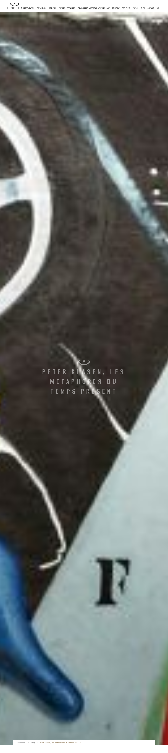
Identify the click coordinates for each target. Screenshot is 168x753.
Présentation (28, 8)
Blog (143, 8)
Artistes (52, 8)
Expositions (41, 8)
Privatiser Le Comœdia (121, 8)
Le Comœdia (21, 742)
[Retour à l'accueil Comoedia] (14, 6)
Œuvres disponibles (67, 8)
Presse (135, 8)
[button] (158, 9)
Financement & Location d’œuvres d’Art (94, 8)
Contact (151, 8)
